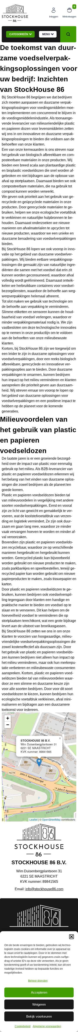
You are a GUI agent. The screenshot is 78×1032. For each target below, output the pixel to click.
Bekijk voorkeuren (39, 1016)
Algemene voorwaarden (47, 1026)
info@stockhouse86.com (44, 889)
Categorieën (19, 34)
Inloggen (53, 16)
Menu (46, 34)
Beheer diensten (38, 980)
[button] (71, 936)
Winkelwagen (69, 16)
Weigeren (39, 1004)
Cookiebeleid (23, 1026)
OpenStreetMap (51, 819)
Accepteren (39, 992)
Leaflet (33, 819)
